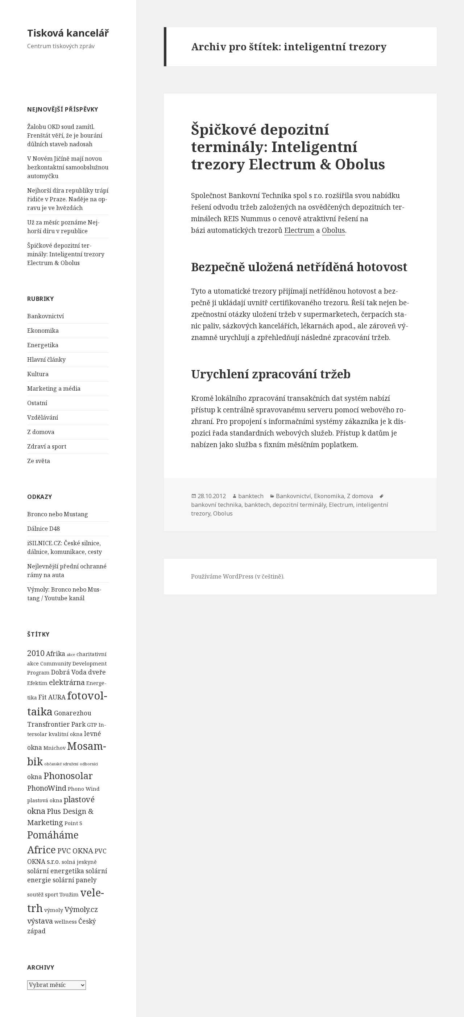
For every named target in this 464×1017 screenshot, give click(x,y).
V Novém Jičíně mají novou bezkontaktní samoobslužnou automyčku (67, 167)
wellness (65, 921)
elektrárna (67, 682)
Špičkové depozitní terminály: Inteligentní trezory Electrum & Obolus (65, 254)
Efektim (37, 683)
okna (34, 777)
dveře (97, 672)
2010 (36, 653)
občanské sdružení (61, 763)
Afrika (55, 654)
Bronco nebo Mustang (57, 514)
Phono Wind (84, 788)
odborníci (89, 763)
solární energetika (55, 871)
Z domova (40, 432)
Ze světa (38, 461)
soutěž (35, 894)
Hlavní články (46, 359)
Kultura (38, 374)
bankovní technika (216, 505)
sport (51, 894)
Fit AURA (52, 697)
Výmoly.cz (81, 909)
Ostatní (37, 403)
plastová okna (44, 800)
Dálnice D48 (43, 529)
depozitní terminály (299, 505)
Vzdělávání (42, 417)
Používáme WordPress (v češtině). (238, 576)
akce (71, 654)
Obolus (333, 230)
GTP (92, 724)
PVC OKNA (75, 851)
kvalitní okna (66, 734)
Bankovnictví (45, 316)
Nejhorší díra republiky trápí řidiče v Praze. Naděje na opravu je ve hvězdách (67, 199)
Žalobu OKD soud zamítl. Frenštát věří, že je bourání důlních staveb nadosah (64, 135)
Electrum (299, 230)
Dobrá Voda (69, 672)
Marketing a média (53, 388)
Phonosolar (68, 775)
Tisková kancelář (68, 32)
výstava (40, 921)
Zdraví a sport (46, 446)
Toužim (69, 894)
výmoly (53, 910)
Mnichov (55, 747)
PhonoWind (46, 788)
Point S (73, 823)
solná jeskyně (79, 861)
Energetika (42, 345)
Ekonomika (43, 331)
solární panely (75, 880)
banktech (251, 496)
